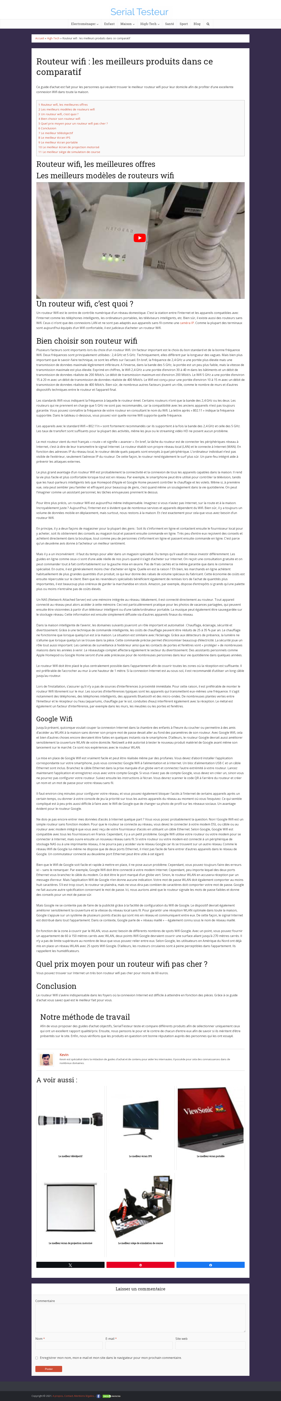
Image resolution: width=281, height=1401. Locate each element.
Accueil (39, 38)
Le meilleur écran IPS (54, 137)
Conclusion (47, 128)
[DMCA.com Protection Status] (111, 1396)
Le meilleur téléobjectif (55, 133)
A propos (58, 1396)
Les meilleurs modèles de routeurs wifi (66, 109)
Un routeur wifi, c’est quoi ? (58, 114)
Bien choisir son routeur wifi (59, 119)
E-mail (111, 1339)
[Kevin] (46, 1059)
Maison (126, 24)
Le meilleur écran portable (58, 142)
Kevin (64, 1054)
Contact (68, 1396)
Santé (169, 24)
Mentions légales (84, 1396)
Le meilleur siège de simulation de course (69, 152)
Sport (184, 24)
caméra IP (187, 323)
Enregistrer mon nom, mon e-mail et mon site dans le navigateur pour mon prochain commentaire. (111, 1358)
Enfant (109, 24)
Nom (40, 1339)
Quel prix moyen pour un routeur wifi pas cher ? (73, 123)
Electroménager (83, 24)
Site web (181, 1339)
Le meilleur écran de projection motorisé (68, 147)
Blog (197, 24)
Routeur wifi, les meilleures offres (63, 104)
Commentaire (45, 1301)
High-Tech (148, 24)
